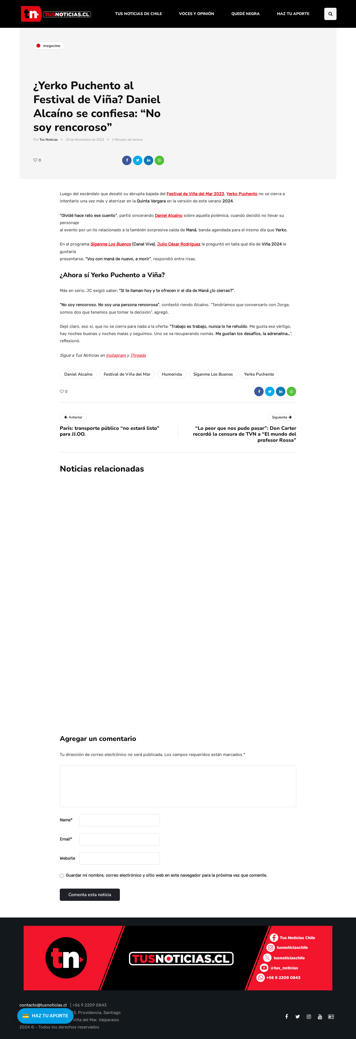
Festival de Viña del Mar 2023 (195, 193)
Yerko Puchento (242, 193)
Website (67, 858)
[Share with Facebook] (127, 160)
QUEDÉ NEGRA (245, 13)
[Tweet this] (137, 160)
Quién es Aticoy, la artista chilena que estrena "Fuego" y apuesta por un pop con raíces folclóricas (211, 655)
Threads (138, 355)
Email (66, 839)
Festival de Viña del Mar (127, 374)
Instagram (116, 355)
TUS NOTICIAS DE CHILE (138, 13)
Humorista (172, 374)
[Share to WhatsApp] (159, 160)
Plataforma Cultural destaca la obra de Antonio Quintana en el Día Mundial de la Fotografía (212, 530)
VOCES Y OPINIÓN (196, 13)
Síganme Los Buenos (110, 244)
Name (66, 819)
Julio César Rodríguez (179, 244)
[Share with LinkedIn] (148, 160)
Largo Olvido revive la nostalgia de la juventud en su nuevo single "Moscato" (205, 592)
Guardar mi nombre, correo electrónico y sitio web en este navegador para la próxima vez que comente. (166, 875)
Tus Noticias (48, 139)
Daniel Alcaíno (168, 215)
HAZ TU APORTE (293, 13)
